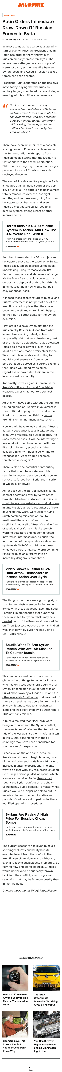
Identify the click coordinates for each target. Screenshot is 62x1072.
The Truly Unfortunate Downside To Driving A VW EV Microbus (46, 999)
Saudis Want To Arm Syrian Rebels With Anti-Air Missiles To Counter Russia (29, 649)
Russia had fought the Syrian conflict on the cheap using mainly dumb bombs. (28, 782)
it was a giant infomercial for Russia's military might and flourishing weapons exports (28, 387)
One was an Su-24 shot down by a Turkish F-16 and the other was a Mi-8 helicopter (30, 693)
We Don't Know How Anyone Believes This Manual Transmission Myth (15, 999)
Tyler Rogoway (13, 40)
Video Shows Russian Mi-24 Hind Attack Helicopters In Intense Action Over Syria (28, 573)
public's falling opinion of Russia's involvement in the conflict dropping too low (30, 407)
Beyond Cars (9, 15)
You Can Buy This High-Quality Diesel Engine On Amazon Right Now (45, 1046)
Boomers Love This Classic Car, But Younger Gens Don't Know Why (14, 1045)
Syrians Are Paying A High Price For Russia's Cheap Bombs (27, 818)
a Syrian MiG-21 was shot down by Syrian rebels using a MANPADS (30, 630)
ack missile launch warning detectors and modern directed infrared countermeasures (28, 532)
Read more (11, 246)
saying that (26, 87)
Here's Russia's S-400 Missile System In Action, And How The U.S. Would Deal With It (31, 230)
